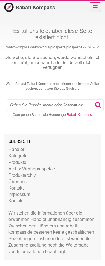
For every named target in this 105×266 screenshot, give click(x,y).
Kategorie (18, 155)
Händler (16, 149)
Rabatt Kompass (35, 7)
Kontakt (16, 187)
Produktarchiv (22, 175)
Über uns (17, 181)
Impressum (19, 194)
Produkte (17, 162)
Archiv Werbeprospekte (31, 168)
